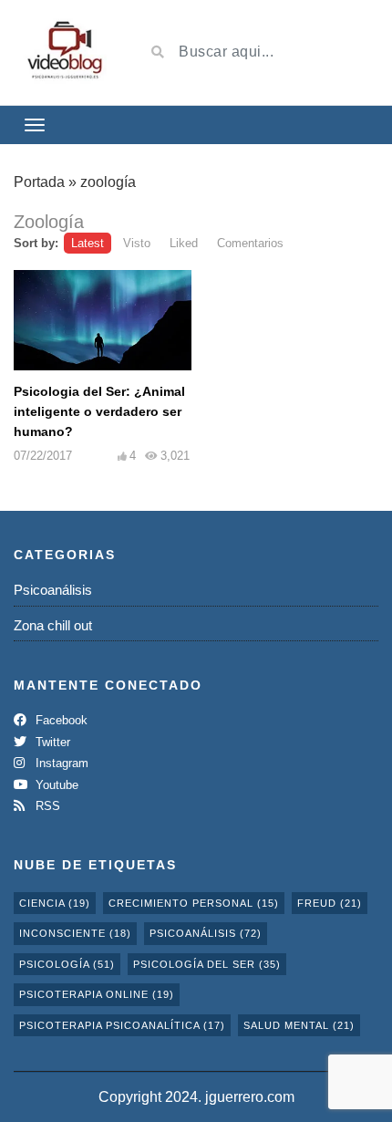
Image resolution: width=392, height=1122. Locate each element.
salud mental (299, 1025)
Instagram (60, 763)
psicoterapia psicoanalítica (122, 1025)
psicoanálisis (206, 933)
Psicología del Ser (207, 964)
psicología (67, 964)
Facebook (60, 720)
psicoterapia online (96, 994)
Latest (87, 243)
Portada (39, 182)
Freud (329, 903)
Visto (136, 243)
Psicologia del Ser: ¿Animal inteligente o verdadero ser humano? (99, 411)
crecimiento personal (193, 903)
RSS (46, 806)
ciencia (54, 903)
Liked (184, 243)
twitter (51, 742)
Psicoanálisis (53, 589)
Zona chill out (53, 625)
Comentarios (250, 243)
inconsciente (75, 933)
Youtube (55, 785)
